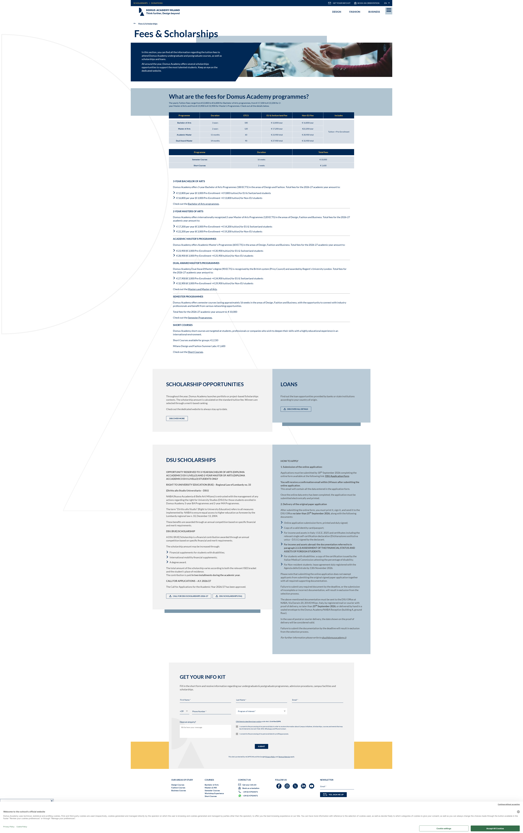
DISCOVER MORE (177, 418)
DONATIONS (156, 3)
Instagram (287, 784)
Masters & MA (211, 787)
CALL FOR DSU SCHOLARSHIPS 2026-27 (190, 596)
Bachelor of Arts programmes (203, 203)
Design (336, 11)
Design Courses (177, 785)
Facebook (279, 784)
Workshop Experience (214, 793)
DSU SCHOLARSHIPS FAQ (230, 596)
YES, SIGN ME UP (336, 794)
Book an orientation (368, 3)
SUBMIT (261, 746)
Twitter (296, 784)
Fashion (354, 11)
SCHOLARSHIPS (140, 3)
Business (374, 11)
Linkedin (304, 784)
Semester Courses (212, 790)
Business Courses (178, 790)
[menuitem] (386, 3)
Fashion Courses (178, 787)
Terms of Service (284, 757)
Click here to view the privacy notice (248, 721)
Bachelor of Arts (212, 785)
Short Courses (195, 351)
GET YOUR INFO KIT (341, 3)
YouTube (312, 784)
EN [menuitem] (385, 3)
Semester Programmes (200, 317)
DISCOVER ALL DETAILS (297, 409)
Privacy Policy (270, 757)
